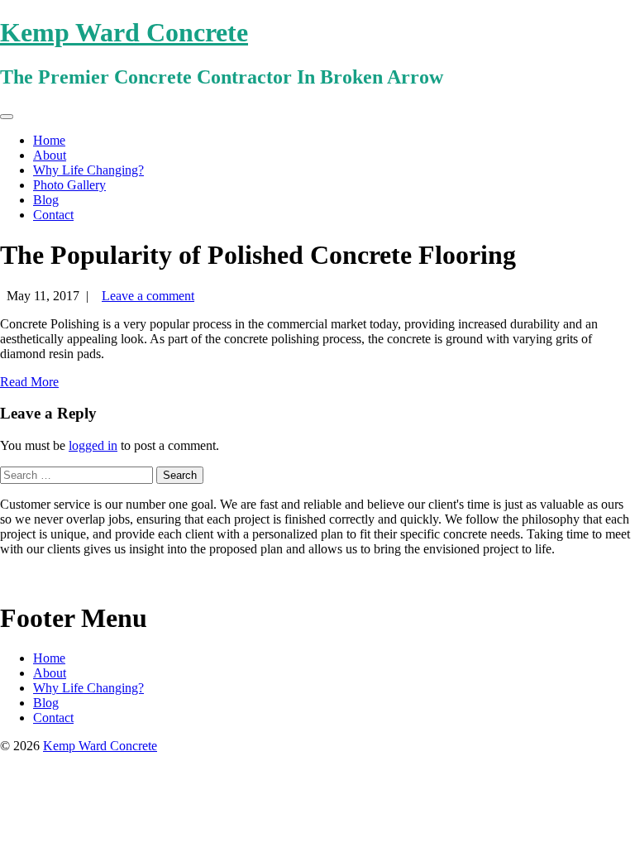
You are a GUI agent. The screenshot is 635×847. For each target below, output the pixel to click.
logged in (93, 445)
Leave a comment (148, 296)
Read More (29, 382)
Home (49, 140)
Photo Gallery (69, 185)
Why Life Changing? (88, 170)
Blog (46, 200)
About (49, 155)
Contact (53, 215)
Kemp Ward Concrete (124, 32)
